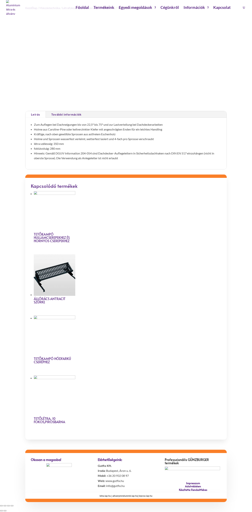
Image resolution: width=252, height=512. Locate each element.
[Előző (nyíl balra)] (1, 510)
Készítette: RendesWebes (193, 490)
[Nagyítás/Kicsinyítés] (12, 505)
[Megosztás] (5, 505)
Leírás (35, 114)
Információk (194, 8)
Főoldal (82, 8)
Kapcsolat (222, 8)
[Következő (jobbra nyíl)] (5, 510)
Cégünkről (169, 8)
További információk (66, 114)
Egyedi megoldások (135, 8)
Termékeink (104, 8)
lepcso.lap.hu (145, 496)
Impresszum (193, 483)
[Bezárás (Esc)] (1, 505)
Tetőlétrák (153, 98)
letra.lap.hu (105, 496)
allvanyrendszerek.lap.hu (125, 496)
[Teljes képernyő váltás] (8, 505)
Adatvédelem (193, 486)
